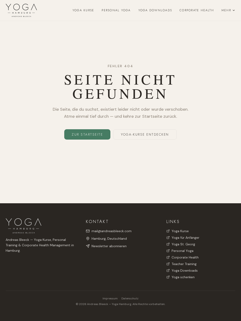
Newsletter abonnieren (109, 246)
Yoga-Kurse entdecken (145, 134)
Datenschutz (129, 298)
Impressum (110, 298)
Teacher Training (184, 264)
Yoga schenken (183, 277)
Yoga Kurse (83, 10)
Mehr (226, 10)
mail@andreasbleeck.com (112, 231)
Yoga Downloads (155, 10)
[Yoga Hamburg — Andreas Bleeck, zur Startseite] (21, 10)
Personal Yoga (116, 10)
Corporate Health (197, 10)
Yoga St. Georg (183, 244)
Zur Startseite (87, 134)
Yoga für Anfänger (185, 237)
